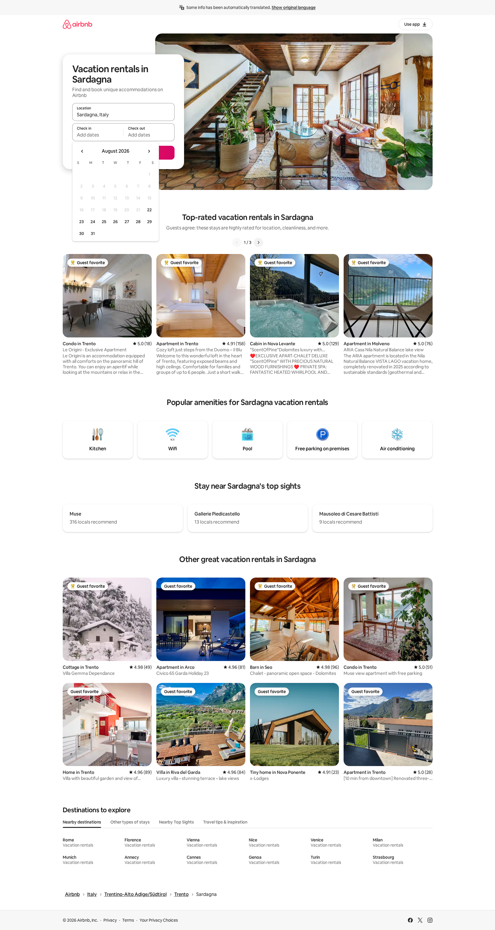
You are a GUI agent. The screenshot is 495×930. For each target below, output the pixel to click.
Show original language (294, 7)
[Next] (258, 242)
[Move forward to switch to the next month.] (149, 151)
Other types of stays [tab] (130, 822)
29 (149, 221)
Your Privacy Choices (159, 920)
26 (115, 221)
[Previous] (237, 242)
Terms (128, 920)
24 (92, 221)
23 (81, 221)
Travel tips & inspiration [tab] (225, 822)
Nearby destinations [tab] (82, 822)
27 (127, 221)
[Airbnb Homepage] (77, 24)
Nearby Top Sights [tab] (176, 822)
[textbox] (98, 134)
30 (81, 233)
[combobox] (123, 114)
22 (149, 209)
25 (104, 221)
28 (138, 221)
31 (93, 233)
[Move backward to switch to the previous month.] (82, 151)
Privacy (110, 920)
